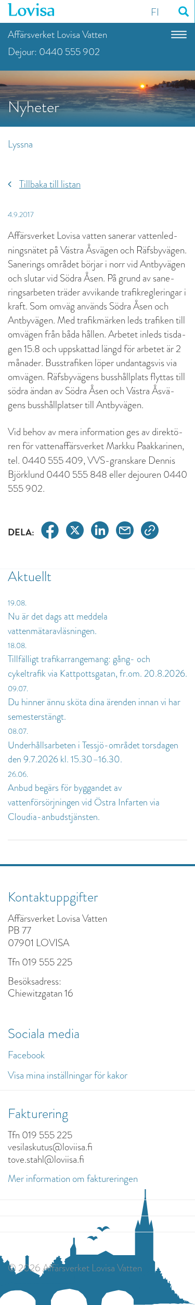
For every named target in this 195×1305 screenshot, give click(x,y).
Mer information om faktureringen (73, 1179)
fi (155, 12)
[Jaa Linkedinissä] (99, 532)
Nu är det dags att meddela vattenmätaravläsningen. (58, 624)
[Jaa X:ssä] (74, 532)
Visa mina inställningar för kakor (67, 1075)
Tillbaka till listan (50, 184)
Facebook (26, 1055)
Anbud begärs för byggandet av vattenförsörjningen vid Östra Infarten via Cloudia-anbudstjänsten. (84, 802)
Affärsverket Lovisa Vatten (57, 35)
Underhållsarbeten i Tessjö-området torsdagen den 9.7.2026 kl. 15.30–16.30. (93, 752)
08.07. (18, 731)
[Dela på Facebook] (49, 532)
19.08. (17, 603)
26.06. (18, 774)
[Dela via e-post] (124, 532)
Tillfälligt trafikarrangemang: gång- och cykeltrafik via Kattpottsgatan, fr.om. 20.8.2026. (97, 666)
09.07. (18, 688)
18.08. (17, 645)
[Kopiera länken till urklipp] (149, 532)
